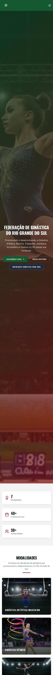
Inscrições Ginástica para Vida (26, 267)
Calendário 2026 (14, 259)
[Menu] (49, 5)
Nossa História (39, 259)
